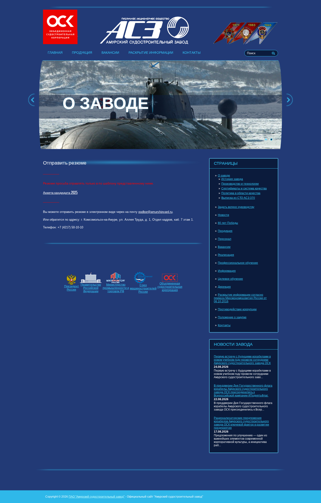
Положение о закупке (232, 317)
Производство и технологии (240, 183)
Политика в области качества (240, 193)
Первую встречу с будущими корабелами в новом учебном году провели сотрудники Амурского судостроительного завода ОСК (242, 360)
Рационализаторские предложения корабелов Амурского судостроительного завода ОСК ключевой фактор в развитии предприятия (241, 423)
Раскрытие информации (151, 52)
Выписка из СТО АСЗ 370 (238, 198)
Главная (55, 52)
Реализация (226, 255)
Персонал (224, 239)
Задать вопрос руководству (236, 207)
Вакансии (110, 52)
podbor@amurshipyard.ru (155, 212)
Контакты (191, 52)
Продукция (82, 52)
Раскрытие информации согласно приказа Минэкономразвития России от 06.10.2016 (240, 298)
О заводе (224, 175)
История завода (232, 179)
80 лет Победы (228, 223)
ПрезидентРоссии (71, 288)
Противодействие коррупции (237, 309)
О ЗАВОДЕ (106, 103)
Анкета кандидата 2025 (60, 192)
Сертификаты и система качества (244, 188)
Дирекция (224, 286)
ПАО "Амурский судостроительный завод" (97, 496)
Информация (227, 271)
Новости (223, 215)
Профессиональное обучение (238, 263)
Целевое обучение (230, 278)
